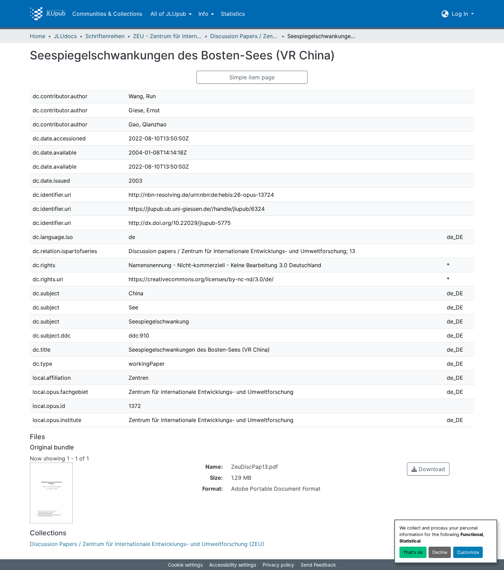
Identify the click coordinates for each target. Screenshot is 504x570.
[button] (47, 14)
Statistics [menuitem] (233, 13)
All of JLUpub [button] (168, 13)
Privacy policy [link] (278, 565)
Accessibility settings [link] (232, 565)
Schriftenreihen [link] (104, 36)
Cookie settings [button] (185, 565)
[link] (428, 469)
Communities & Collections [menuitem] (107, 13)
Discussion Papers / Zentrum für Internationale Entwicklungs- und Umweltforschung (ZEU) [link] (244, 36)
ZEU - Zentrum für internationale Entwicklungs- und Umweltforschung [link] (167, 36)
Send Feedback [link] (318, 565)
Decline (439, 552)
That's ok (413, 552)
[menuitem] (170, 13)
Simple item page (252, 77)
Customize (468, 552)
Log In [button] (461, 13)
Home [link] (37, 36)
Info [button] (203, 13)
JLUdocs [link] (65, 36)
